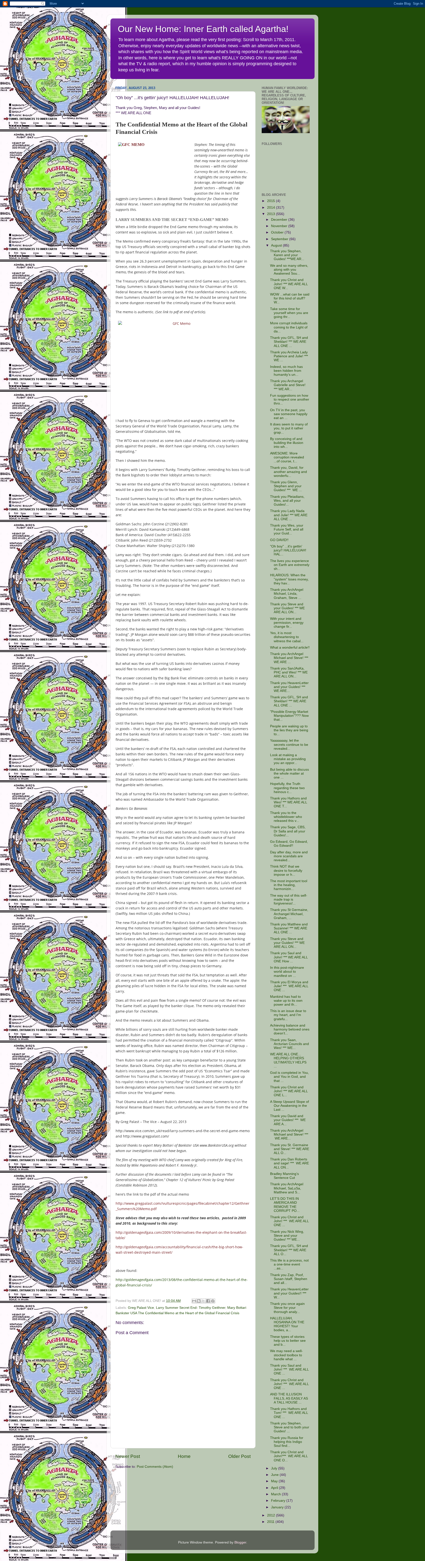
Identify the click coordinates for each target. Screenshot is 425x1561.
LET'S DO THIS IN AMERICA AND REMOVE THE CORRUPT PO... (285, 1205)
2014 (271, 207)
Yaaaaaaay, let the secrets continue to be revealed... (289, 744)
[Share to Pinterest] (212, 1300)
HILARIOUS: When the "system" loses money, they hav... (289, 579)
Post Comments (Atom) (155, 1466)
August (277, 245)
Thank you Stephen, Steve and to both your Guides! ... (289, 1427)
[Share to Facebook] (208, 1300)
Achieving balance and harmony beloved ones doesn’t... (289, 1029)
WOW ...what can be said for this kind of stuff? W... (289, 298)
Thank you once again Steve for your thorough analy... (287, 1307)
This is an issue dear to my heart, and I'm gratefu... (288, 1015)
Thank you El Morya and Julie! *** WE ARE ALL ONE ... (289, 986)
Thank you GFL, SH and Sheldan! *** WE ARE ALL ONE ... (289, 341)
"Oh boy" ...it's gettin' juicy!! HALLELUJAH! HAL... (288, 550)
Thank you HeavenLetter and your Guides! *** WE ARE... (289, 687)
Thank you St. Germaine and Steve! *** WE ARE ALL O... (289, 1149)
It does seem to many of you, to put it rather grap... (289, 428)
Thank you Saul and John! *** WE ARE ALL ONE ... (289, 1369)
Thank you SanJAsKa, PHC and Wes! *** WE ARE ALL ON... (289, 672)
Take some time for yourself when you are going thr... (289, 313)
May (275, 1481)
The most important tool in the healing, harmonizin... (288, 885)
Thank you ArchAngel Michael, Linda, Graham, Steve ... (286, 593)
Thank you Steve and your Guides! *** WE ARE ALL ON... (287, 608)
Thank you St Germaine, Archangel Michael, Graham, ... (289, 914)
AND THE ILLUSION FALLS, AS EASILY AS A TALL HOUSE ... (289, 1398)
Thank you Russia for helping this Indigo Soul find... (286, 1442)
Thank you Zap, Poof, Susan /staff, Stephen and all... (288, 1279)
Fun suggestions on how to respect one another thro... (289, 399)
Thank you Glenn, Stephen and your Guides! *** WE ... (286, 486)
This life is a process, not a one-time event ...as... (289, 1264)
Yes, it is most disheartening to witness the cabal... (287, 637)
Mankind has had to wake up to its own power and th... (286, 1000)
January (278, 1507)
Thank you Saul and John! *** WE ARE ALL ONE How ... (289, 957)
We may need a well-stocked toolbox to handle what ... (286, 1355)
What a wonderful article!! (290, 647)
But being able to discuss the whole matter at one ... (289, 773)
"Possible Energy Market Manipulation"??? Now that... (289, 715)
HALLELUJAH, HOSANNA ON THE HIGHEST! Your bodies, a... (287, 1324)
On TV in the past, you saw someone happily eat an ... (288, 414)
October (278, 232)
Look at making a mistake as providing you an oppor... (288, 759)
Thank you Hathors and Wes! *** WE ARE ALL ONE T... (288, 802)
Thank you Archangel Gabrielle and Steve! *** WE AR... (287, 385)
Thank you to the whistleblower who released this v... (286, 817)
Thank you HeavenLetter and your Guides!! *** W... (289, 1293)
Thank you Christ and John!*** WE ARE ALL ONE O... (289, 1456)
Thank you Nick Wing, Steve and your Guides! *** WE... (287, 1235)
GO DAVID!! (279, 540)
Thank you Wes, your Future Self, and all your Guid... (286, 529)
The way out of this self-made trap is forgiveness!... (288, 899)
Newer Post (127, 1456)
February (278, 1500)
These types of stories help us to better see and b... (288, 1340)
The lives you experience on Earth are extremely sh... (289, 565)
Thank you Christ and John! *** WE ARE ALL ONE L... (289, 1091)
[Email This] (194, 1300)
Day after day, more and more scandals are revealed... (289, 856)
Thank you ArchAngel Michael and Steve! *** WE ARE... (289, 1134)
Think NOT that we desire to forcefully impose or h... (286, 870)
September (280, 239)
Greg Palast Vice (141, 1308)
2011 (271, 1522)
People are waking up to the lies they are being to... (289, 730)
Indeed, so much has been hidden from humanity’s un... (286, 370)
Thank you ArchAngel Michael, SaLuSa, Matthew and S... (286, 1188)
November (279, 226)
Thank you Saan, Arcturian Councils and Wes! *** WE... (289, 1044)
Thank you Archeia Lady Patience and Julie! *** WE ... (289, 356)
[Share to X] (203, 1300)
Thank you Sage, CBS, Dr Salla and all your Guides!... (287, 831)
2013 (271, 214)
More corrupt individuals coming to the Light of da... (288, 327)
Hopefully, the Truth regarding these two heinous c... (287, 788)
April (275, 1488)
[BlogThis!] (198, 1300)
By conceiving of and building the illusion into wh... (286, 443)
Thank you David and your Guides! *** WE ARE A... (288, 1120)
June (275, 1475)
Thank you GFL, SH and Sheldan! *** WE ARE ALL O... (289, 1250)
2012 (271, 1515)
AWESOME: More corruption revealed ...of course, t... (287, 457)
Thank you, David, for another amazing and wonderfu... (288, 471)
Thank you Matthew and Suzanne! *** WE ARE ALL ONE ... (289, 928)
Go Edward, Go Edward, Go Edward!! (289, 843)
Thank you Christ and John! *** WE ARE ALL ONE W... (289, 284)
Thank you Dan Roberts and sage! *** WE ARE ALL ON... (289, 1163)
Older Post (239, 1456)
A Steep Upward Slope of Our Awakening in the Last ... (289, 1105)
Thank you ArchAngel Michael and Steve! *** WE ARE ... (289, 658)
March (276, 1494)
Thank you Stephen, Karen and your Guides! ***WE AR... (287, 255)
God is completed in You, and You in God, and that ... (289, 1076)
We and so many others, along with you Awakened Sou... (289, 269)
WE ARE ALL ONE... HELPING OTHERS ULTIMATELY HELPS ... (288, 1060)
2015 (271, 201)
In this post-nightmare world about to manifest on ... (287, 971)
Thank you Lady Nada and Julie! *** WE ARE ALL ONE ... (288, 515)
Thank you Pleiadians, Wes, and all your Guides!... (287, 500)
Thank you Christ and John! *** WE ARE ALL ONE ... (289, 1221)
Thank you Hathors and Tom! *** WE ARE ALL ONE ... (289, 1413)
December (279, 219)
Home (184, 1456)
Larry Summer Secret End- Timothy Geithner (190, 1308)
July (274, 1468)
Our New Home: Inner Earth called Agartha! (203, 29)
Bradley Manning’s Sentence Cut (284, 1176)
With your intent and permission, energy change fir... (287, 622)
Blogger (240, 1542)
